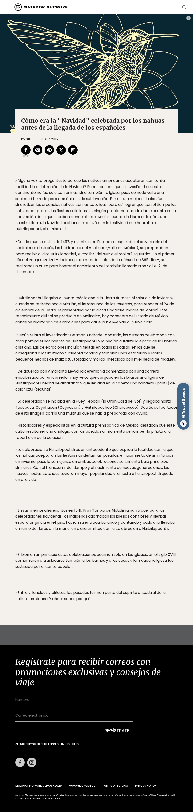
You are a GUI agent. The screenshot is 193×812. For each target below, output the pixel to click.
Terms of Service (115, 785)
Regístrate (117, 731)
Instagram (31, 762)
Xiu (29, 139)
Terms (52, 744)
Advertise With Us (82, 785)
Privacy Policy (69, 744)
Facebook (20, 762)
